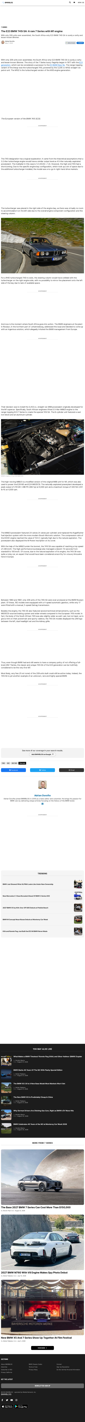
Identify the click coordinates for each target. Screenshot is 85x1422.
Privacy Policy (33, 1369)
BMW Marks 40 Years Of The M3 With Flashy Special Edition (37, 1070)
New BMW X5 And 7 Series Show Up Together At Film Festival (36, 1337)
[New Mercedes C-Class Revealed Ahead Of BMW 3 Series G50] (78, 893)
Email (72, 770)
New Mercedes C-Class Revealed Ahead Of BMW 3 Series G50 (26, 896)
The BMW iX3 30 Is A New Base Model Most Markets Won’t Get (39, 1084)
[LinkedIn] (42, 804)
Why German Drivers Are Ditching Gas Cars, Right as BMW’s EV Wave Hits (43, 1111)
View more (41, 1348)
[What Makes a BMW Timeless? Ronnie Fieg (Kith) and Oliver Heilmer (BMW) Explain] (6, 1056)
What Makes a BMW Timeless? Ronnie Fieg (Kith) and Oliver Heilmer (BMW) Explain (47, 1056)
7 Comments (80, 42)
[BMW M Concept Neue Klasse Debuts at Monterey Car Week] (78, 916)
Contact (59, 1364)
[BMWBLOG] (42, 1394)
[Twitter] (8, 1401)
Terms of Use (33, 1367)
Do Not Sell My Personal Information (68, 1369)
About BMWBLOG (6, 1364)
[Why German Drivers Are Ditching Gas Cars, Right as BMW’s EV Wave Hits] (6, 1111)
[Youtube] (12, 1401)
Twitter (43, 770)
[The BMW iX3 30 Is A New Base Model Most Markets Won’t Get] (6, 1084)
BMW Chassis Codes (35, 1364)
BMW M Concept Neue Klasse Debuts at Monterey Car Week (25, 920)
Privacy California (6, 1372)
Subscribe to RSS (6, 1369)
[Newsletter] (74, 2)
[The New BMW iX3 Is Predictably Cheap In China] (6, 1097)
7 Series (4, 27)
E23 (8, 763)
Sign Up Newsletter (63, 1367)
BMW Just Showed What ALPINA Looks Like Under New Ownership (28, 884)
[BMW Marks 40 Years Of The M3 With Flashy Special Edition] (6, 1070)
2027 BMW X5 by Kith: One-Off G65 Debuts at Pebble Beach (25, 908)
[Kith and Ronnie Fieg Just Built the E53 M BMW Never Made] (78, 928)
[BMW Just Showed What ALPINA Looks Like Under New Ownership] (78, 881)
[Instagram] (17, 1401)
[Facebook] (3, 1401)
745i (3, 763)
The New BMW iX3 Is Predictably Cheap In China (33, 1097)
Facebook (14, 770)
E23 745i (14, 763)
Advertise (4, 1367)
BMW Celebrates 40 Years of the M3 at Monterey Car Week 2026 (40, 1124)
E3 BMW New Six (57, 65)
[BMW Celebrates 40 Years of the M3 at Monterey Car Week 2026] (6, 1124)
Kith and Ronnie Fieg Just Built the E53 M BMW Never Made (25, 931)
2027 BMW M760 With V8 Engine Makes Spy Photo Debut (34, 1272)
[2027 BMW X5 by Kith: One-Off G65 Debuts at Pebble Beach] (78, 905)
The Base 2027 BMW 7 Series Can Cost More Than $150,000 (36, 1207)
